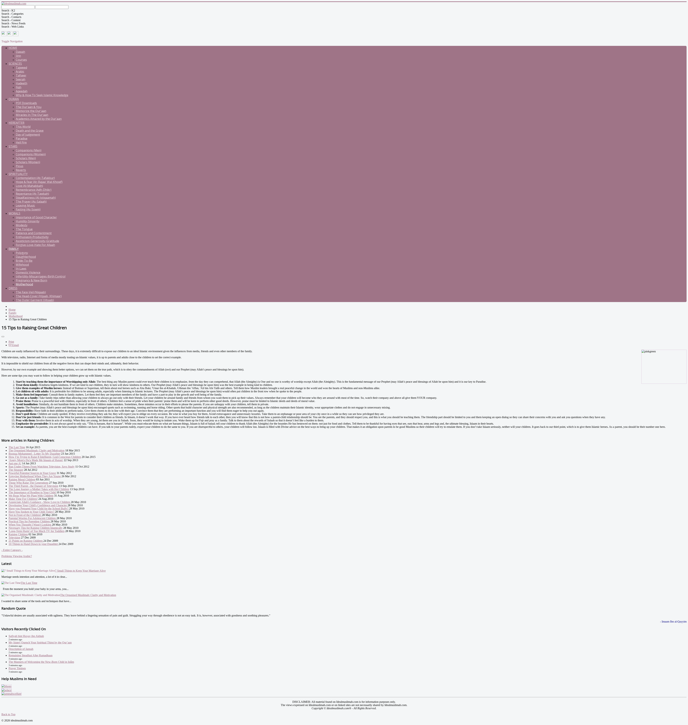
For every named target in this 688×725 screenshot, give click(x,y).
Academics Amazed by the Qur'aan (39, 119)
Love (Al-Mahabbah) (29, 186)
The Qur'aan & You (28, 107)
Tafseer (21, 75)
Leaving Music (25, 205)
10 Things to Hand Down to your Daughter (34, 543)
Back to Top (8, 714)
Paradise (21, 138)
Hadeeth (21, 83)
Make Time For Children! (23, 498)
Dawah (20, 52)
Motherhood (24, 284)
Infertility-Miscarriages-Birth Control (40, 276)
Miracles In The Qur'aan (32, 115)
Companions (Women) (31, 154)
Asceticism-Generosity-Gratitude (37, 241)
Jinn (18, 56)
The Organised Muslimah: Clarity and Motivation (36, 450)
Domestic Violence (28, 272)
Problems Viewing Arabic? (16, 556)
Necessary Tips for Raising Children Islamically (36, 527)
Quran (14, 99)
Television (14, 537)
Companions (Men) (28, 150)
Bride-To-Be (24, 261)
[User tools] (2, 336)
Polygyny (22, 253)
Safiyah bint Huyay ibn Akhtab (26, 636)
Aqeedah (21, 91)
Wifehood (22, 265)
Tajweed (21, 68)
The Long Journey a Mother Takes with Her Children (39, 489)
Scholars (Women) (28, 162)
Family (14, 249)
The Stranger (16, 469)
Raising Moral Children (22, 479)
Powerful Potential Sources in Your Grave (32, 473)
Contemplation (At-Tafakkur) (35, 178)
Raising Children (18, 534)
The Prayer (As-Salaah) (31, 202)
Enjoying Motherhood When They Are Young (35, 476)
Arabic (20, 71)
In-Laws (21, 269)
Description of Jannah (21, 648)
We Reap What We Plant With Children (31, 495)
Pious (19, 166)
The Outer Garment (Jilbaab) (35, 300)
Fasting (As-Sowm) (28, 209)
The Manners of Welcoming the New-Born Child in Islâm (41, 661)
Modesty (21, 225)
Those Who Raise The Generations (28, 482)
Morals (14, 213)
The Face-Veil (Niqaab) (31, 292)
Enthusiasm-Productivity (32, 237)
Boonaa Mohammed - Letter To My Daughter (34, 453)
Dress (13, 288)
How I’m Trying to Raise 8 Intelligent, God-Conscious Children (45, 456)
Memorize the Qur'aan (31, 111)
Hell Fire (21, 142)
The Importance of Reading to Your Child (32, 492)
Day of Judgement (28, 135)
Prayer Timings (17, 668)
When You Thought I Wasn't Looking (30, 524)
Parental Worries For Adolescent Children (32, 518)
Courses (21, 60)
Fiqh (18, 87)
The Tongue (24, 229)
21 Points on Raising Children (26, 540)
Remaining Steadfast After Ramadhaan (30, 655)
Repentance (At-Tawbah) (32, 194)
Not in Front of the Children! (25, 514)
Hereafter (16, 123)
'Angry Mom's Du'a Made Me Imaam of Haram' (36, 460)
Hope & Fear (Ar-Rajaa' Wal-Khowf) (39, 182)
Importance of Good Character (36, 217)
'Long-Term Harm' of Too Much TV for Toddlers (36, 531)
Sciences (15, 64)
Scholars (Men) (26, 158)
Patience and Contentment (34, 233)
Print (11, 341)
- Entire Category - (12, 550)
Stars (13, 146)
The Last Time (17, 447)
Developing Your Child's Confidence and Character (38, 505)
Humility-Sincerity (27, 221)
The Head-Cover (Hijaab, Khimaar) (39, 296)
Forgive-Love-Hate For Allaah (35, 245)
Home (13, 48)
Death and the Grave (30, 131)
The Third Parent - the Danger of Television (33, 485)
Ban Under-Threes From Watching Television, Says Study (42, 466)
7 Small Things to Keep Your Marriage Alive (80, 570)
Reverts (21, 170)
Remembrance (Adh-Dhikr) (33, 190)
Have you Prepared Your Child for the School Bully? (39, 508)
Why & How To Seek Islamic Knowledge (42, 95)
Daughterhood (26, 257)
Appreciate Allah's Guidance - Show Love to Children (40, 502)
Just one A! (15, 463)
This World (23, 127)
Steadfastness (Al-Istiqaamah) (36, 198)
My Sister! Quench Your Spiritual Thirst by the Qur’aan (40, 642)
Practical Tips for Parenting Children (30, 521)
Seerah (20, 79)
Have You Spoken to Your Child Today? (32, 511)
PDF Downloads (26, 103)
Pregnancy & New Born (31, 280)
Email (15, 345)
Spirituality (18, 174)
